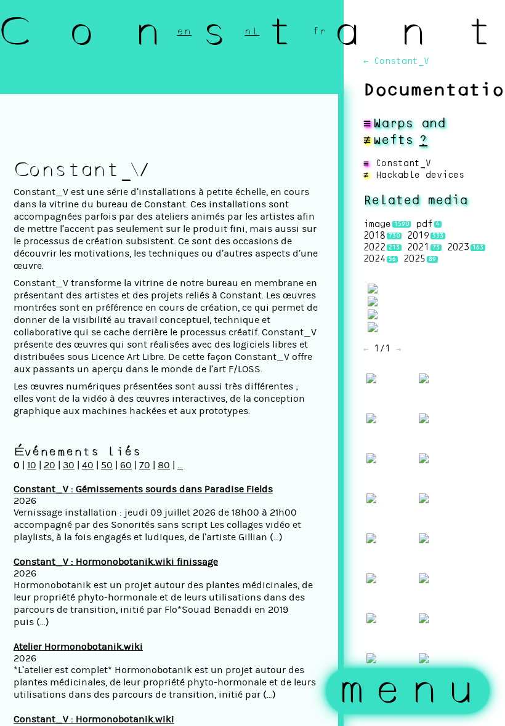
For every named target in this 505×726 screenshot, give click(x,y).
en (184, 31)
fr (319, 31)
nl (251, 31)
